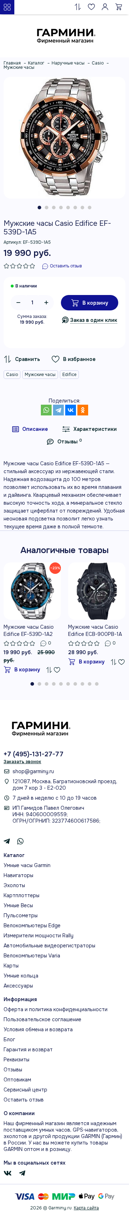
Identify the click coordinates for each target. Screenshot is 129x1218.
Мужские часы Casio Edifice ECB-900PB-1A (95, 630)
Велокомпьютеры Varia (32, 955)
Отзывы (13, 1069)
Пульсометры (21, 915)
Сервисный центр (25, 1089)
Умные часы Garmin (27, 865)
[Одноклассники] (82, 410)
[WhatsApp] (46, 410)
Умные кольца (21, 975)
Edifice (69, 374)
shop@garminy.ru (33, 771)
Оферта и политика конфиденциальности (56, 1009)
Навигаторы (18, 875)
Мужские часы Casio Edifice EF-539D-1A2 (29, 630)
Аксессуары (18, 986)
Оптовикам (17, 1079)
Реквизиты (16, 1059)
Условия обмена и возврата (38, 1029)
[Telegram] (58, 410)
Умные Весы (18, 905)
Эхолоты (14, 885)
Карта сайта (86, 1208)
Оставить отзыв (24, 1099)
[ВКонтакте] (70, 410)
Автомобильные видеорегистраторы (49, 945)
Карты (11, 965)
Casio (12, 374)
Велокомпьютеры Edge (32, 925)
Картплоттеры (21, 895)
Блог (9, 1039)
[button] (39, 207)
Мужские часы (40, 374)
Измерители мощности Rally (38, 935)
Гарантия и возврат (28, 1049)
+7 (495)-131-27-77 (33, 754)
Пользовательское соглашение (42, 1019)
